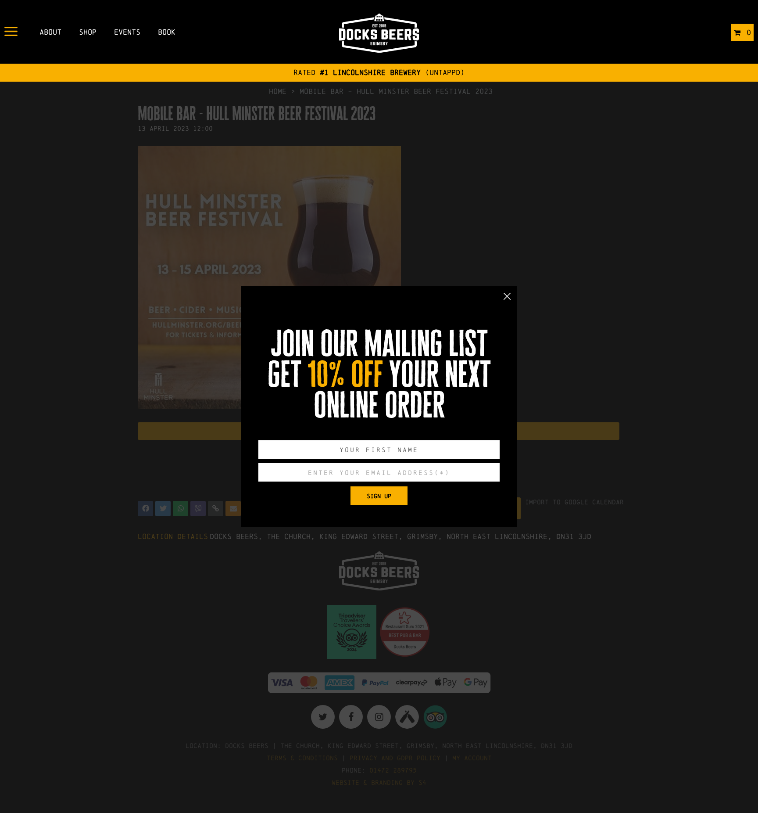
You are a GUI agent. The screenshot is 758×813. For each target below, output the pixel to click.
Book (166, 32)
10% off (345, 374)
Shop (88, 32)
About (50, 32)
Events (127, 32)
